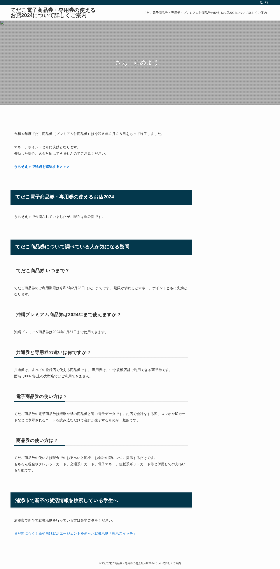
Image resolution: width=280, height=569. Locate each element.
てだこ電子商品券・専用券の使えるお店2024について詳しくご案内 (53, 12)
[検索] (267, 2)
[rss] (261, 2)
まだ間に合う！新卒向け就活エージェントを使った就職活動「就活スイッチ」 (75, 533)
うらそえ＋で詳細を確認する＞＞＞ (42, 166)
